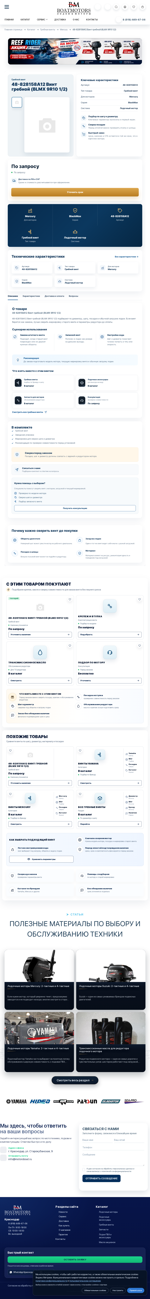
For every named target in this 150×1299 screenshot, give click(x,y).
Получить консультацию (75, 508)
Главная (9, 19)
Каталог (25, 19)
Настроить (117, 1290)
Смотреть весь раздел (73, 1080)
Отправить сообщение (101, 1178)
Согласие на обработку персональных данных (31, 1285)
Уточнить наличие (21, 634)
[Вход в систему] (125, 7)
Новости (63, 1212)
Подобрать (86, 634)
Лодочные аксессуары (105, 1218)
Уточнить (85, 680)
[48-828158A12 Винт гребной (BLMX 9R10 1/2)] (47, 125)
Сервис (62, 1216)
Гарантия (63, 1234)
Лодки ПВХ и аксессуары (105, 1236)
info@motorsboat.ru (20, 1159)
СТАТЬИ (76, 914)
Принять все (136, 1290)
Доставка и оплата (54, 296)
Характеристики (31, 296)
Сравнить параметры (44, 859)
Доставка (60, 19)
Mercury (64, 30)
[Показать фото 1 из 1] (17, 102)
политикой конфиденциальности (116, 1171)
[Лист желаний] (134, 7)
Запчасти (103, 1229)
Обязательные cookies (95, 1290)
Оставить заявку (75, 1259)
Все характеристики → (126, 256)
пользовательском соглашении (85, 1281)
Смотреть (16, 680)
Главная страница (13, 30)
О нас (76, 19)
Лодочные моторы (108, 1212)
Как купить (64, 1225)
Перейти (85, 824)
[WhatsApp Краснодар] (98, 7)
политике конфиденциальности (51, 1281)
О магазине (64, 1230)
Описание (13, 296)
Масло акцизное (107, 1242)
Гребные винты (47, 30)
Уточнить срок (75, 192)
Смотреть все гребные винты (27, 412)
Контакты (92, 19)
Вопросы (73, 296)
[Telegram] (108, 7)
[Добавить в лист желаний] (70, 599)
